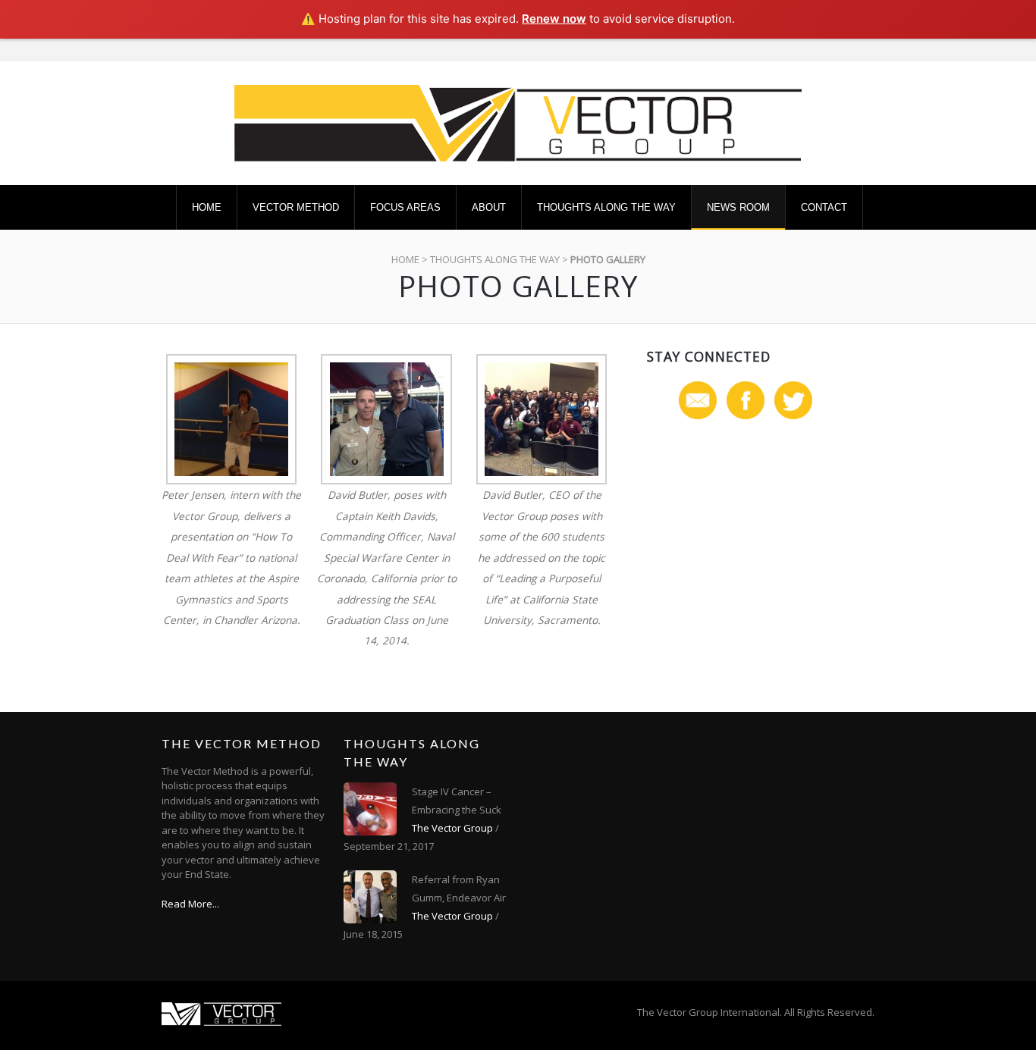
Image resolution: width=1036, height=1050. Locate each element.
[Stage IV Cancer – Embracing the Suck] (370, 808)
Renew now (554, 18)
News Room (738, 207)
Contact (824, 207)
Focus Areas (405, 207)
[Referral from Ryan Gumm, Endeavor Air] (370, 896)
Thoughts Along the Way (606, 207)
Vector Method (296, 207)
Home (206, 207)
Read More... (190, 904)
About (489, 207)
